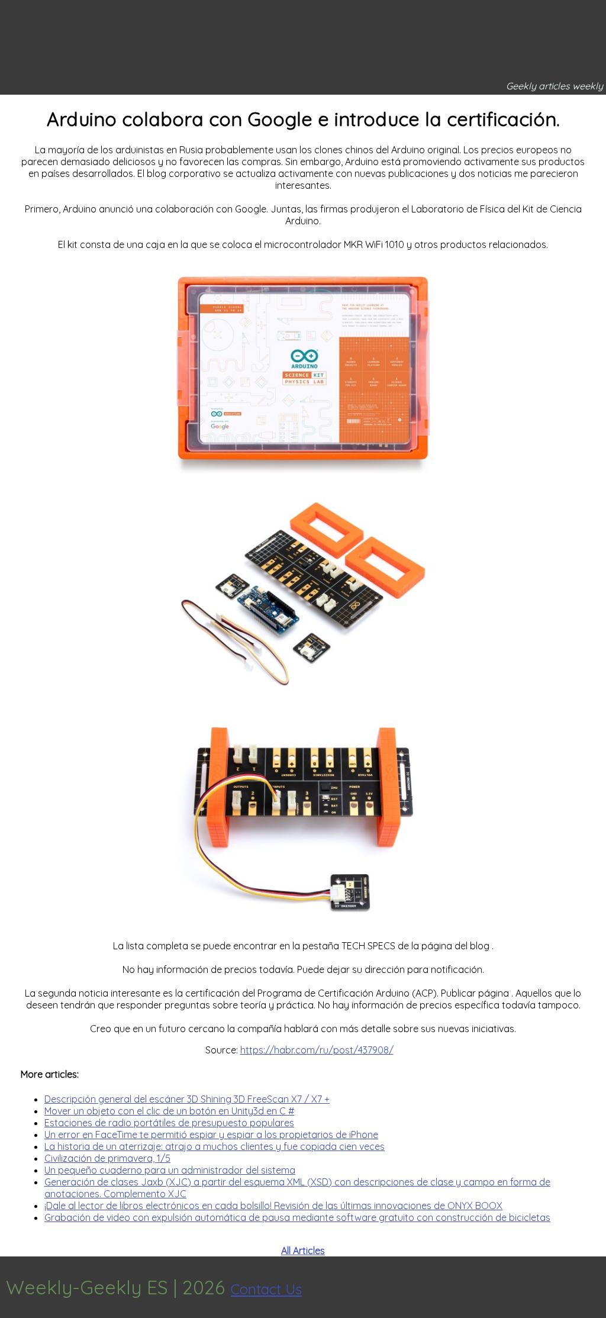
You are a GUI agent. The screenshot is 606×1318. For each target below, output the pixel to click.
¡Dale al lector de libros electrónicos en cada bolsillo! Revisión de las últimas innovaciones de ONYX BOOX (273, 1205)
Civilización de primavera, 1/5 (107, 1158)
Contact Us (266, 1289)
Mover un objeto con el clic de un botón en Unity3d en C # (169, 1111)
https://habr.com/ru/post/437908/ (317, 1050)
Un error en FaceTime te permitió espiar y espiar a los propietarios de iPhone (211, 1134)
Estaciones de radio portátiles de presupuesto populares (169, 1123)
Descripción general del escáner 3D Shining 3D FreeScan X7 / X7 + (187, 1099)
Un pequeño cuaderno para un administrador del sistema (169, 1170)
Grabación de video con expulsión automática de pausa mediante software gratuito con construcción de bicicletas (297, 1217)
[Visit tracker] (595, 1287)
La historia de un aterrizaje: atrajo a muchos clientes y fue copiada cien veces (214, 1146)
